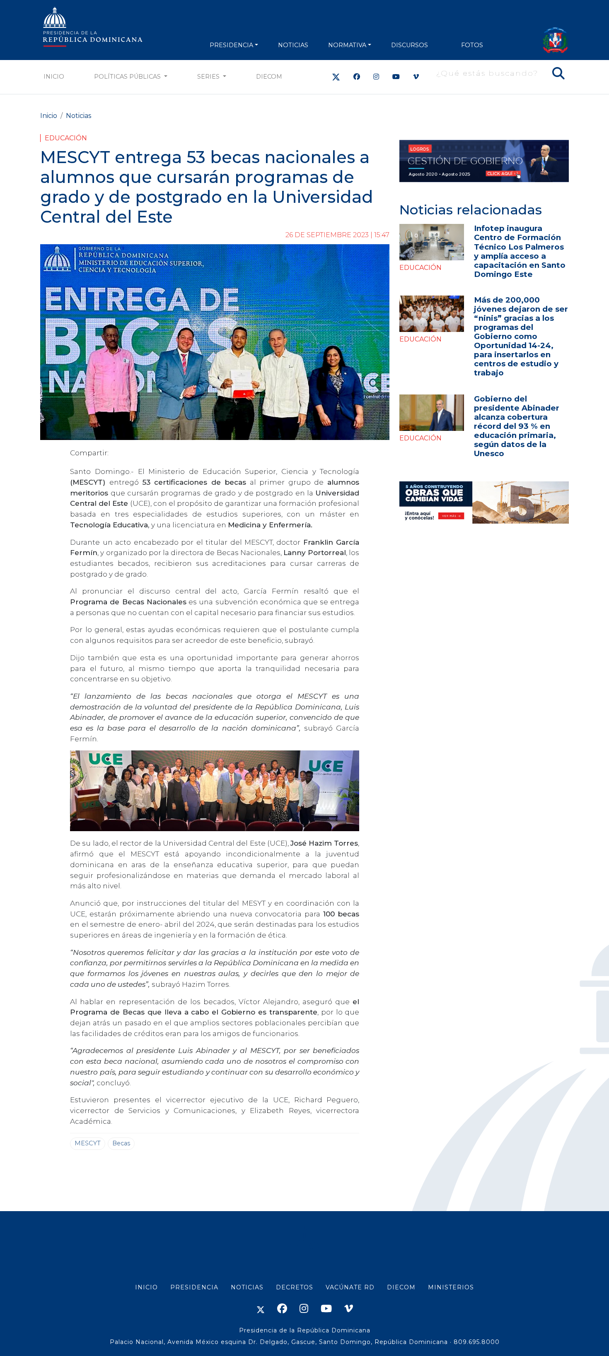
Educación (66, 138)
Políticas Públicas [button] (128, 76)
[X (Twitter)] (336, 77)
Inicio (54, 76)
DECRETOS (294, 1287)
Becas (121, 1143)
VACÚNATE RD (350, 1287)
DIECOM (269, 76)
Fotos (472, 45)
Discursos (409, 45)
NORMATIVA (347, 45)
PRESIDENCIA (231, 45)
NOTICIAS (293, 45)
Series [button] (209, 76)
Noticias (78, 116)
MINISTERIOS (451, 1287)
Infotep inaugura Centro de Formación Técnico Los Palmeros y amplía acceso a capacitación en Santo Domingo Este (520, 251)
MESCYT (88, 1143)
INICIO (146, 1287)
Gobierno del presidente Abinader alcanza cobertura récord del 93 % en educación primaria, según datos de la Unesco (516, 426)
